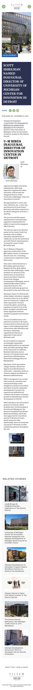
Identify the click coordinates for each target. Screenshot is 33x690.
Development (9, 55)
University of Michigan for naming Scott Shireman (15, 125)
